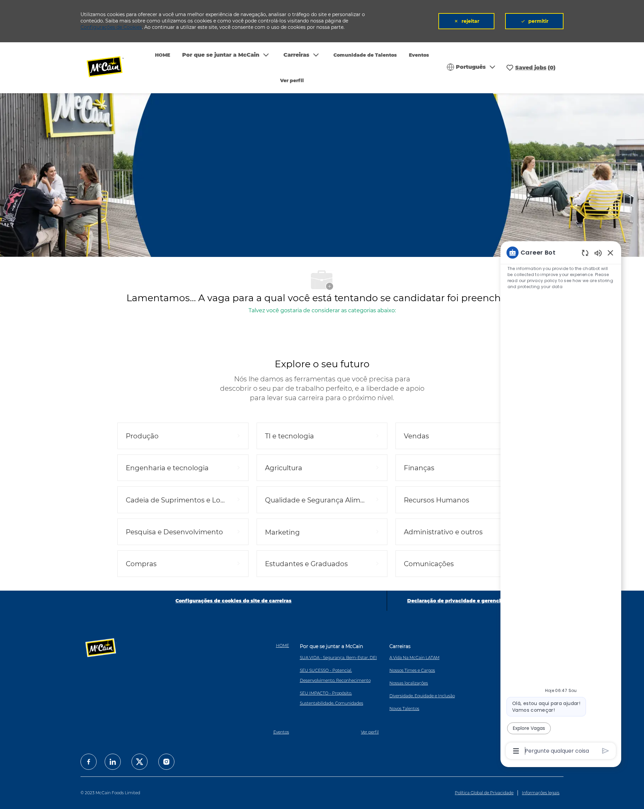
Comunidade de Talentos (365, 55)
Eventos (419, 55)
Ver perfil (292, 80)
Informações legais (540, 792)
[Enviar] (605, 751)
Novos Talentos (404, 708)
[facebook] (88, 762)
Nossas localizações (408, 683)
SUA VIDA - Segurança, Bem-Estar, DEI (338, 657)
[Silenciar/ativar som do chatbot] (598, 253)
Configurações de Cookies (111, 27)
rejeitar (470, 21)
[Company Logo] (110, 67)
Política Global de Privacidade (484, 792)
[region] (560, 501)
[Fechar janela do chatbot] (610, 252)
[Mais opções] (516, 751)
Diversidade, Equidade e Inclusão (422, 695)
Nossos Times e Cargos (412, 670)
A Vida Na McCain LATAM (414, 657)
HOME (162, 55)
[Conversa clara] (585, 252)
